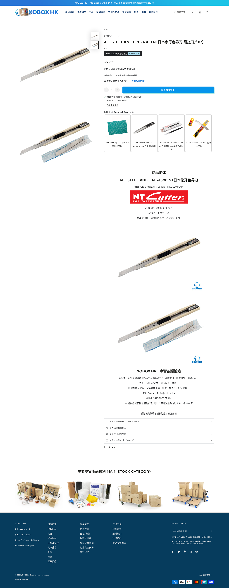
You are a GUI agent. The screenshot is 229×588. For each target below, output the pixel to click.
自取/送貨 (85, 533)
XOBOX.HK (26, 575)
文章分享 (52, 547)
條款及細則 (85, 538)
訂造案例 (117, 524)
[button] (193, 12)
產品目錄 (52, 561)
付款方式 (84, 529)
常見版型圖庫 (119, 543)
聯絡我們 (84, 524)
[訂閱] (212, 531)
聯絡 (50, 557)
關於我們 (84, 552)
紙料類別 (117, 533)
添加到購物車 (168, 90)
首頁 (105, 29)
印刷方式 (117, 529)
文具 (50, 533)
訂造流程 (117, 538)
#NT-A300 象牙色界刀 (122, 53)
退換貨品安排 (87, 547)
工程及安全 (53, 543)
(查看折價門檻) (138, 81)
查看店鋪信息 (112, 105)
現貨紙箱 (52, 524)
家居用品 (52, 538)
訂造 (50, 552)
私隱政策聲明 (87, 543)
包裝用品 (52, 529)
